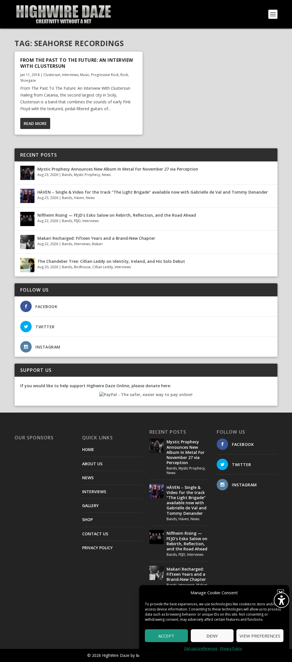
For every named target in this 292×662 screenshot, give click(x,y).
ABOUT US (92, 463)
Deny (212, 636)
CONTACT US (95, 533)
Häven (79, 197)
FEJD (77, 220)
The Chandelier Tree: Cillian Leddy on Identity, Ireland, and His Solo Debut (111, 261)
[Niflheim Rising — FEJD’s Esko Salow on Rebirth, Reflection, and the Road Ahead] (27, 219)
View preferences (260, 636)
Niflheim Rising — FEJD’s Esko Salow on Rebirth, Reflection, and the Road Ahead (116, 215)
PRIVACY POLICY (97, 547)
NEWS (88, 477)
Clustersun (51, 74)
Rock (124, 74)
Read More (35, 123)
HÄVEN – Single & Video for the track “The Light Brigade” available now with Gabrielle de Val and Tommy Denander (152, 192)
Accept (166, 636)
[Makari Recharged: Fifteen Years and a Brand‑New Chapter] (27, 242)
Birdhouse (82, 267)
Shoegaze (28, 80)
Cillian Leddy (102, 267)
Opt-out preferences (200, 648)
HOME (88, 449)
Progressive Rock (105, 74)
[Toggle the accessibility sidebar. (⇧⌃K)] (281, 600)
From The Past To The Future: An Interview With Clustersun (76, 63)
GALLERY (90, 505)
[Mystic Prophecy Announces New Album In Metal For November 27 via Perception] (27, 173)
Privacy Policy (231, 648)
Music (84, 74)
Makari (97, 243)
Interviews (70, 74)
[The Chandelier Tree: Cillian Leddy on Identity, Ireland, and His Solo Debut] (27, 265)
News (106, 174)
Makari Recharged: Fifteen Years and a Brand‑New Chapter (96, 238)
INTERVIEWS (94, 491)
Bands (67, 174)
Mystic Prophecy (87, 174)
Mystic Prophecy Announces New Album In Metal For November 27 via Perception (117, 169)
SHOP (87, 519)
